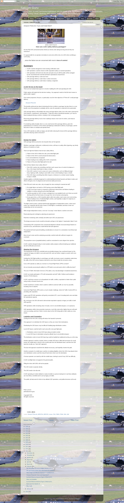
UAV (68, 414)
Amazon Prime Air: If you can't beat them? (37, 475)
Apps (52, 18)
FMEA (57, 414)
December (30, 453)
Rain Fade (29, 486)
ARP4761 (46, 414)
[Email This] (28, 412)
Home (51, 420)
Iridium (68, 18)
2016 (27, 449)
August (29, 459)
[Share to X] (31, 412)
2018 (27, 444)
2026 (27, 426)
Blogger (77, 498)
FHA (54, 414)
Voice (82, 18)
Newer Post (28, 420)
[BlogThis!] (29, 412)
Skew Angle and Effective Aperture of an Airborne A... (40, 472)
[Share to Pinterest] (34, 412)
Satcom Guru (30, 8)
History (32, 18)
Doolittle (39, 18)
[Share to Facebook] (33, 412)
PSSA (61, 414)
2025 (27, 428)
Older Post (74, 420)
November (30, 455)
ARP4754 (40, 414)
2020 (27, 440)
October (29, 457)
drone (50, 414)
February (29, 466)
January (29, 488)
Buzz (25, 18)
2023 (27, 433)
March (29, 464)
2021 (27, 437)
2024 (27, 431)
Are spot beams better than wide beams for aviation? (40, 470)
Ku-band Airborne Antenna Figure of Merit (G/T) (39, 481)
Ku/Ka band (60, 18)
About (97, 18)
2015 (27, 451)
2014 (27, 491)
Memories (89, 18)
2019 (27, 442)
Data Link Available (31, 479)
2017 (27, 446)
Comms (46, 18)
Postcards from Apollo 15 (33, 483)
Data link (75, 18)
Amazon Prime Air (31, 103)
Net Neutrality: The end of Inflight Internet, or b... (39, 468)
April (28, 462)
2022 (27, 435)
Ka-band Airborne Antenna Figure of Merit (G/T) (39, 477)
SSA (65, 414)
